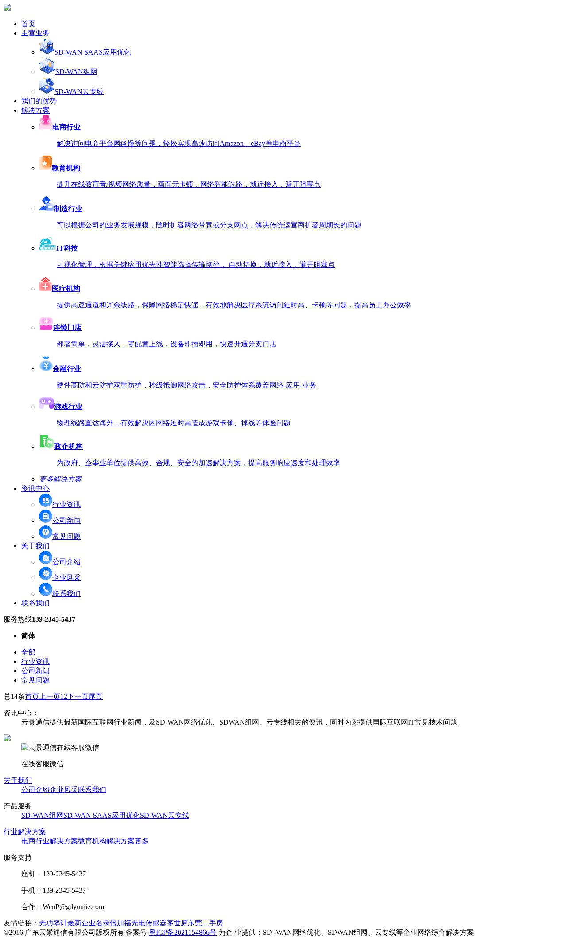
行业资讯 (66, 504)
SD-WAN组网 (76, 71)
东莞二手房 (205, 923)
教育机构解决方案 (106, 841)
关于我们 (18, 780)
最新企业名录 (88, 923)
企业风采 (66, 577)
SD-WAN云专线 (79, 91)
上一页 (49, 696)
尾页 (96, 696)
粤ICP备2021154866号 (183, 932)
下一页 (78, 696)
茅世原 (177, 923)
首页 (32, 696)
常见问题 (66, 536)
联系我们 (66, 593)
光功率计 (53, 923)
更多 (142, 841)
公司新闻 (66, 520)
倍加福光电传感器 (138, 923)
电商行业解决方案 (49, 841)
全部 (28, 652)
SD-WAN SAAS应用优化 (92, 52)
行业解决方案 (25, 831)
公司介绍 (66, 561)
